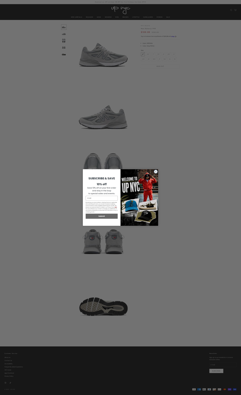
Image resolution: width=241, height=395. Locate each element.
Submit (101, 216)
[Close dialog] (155, 171)
